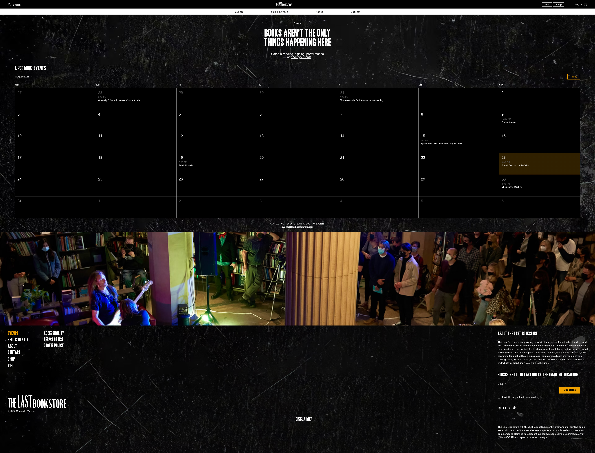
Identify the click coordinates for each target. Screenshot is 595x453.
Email (502, 383)
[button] (585, 4)
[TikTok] (514, 408)
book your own (301, 57)
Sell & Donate (18, 340)
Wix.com (31, 411)
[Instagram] (499, 408)
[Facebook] (504, 408)
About (12, 346)
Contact (14, 352)
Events (13, 333)
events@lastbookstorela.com (297, 226)
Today (573, 76)
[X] (509, 408)
